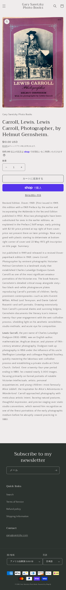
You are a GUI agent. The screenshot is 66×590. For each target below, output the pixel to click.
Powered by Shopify (44, 584)
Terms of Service (15, 502)
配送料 (5, 146)
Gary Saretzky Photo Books (29, 584)
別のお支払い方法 (33, 195)
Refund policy (13, 509)
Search (10, 494)
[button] (4, 6)
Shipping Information (17, 516)
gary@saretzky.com (17, 535)
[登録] (55, 470)
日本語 (49, 561)
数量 (4, 161)
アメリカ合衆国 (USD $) (21, 561)
